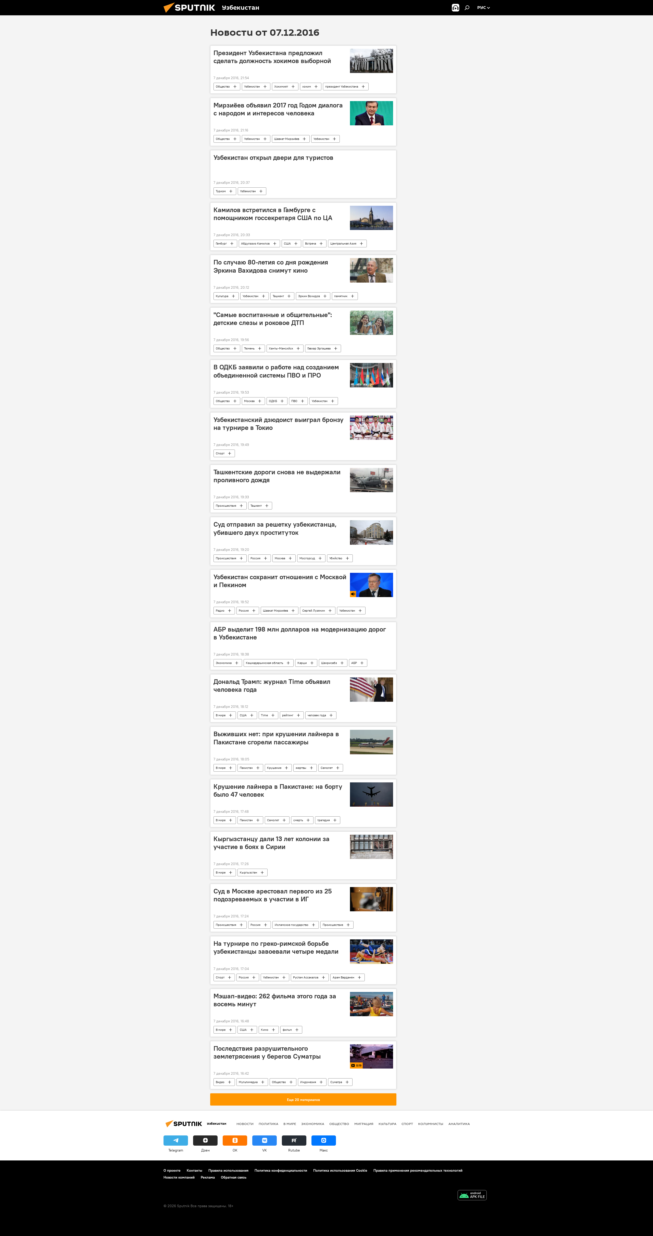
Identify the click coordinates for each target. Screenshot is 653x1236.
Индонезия (308, 1082)
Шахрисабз (329, 663)
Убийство (335, 558)
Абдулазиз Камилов (255, 243)
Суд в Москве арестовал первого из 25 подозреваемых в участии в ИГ (273, 895)
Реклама (208, 1177)
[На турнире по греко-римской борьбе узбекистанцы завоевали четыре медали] (371, 951)
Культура (222, 296)
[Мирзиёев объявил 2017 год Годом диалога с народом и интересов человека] (371, 113)
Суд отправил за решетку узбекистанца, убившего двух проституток (275, 528)
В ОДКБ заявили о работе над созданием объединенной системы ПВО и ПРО (276, 371)
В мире (220, 715)
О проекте (172, 1170)
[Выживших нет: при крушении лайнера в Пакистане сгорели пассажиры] (371, 742)
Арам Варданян (343, 977)
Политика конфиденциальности (281, 1170)
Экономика (224, 663)
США (287, 243)
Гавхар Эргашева (319, 348)
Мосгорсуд (307, 558)
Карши (302, 663)
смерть (298, 820)
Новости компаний (179, 1177)
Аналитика (459, 1123)
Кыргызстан (248, 872)
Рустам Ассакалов (305, 977)
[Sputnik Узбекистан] (191, 14)
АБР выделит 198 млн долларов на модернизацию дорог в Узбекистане (300, 633)
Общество (223, 86)
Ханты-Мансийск (281, 348)
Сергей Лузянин (313, 610)
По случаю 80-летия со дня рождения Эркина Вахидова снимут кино (271, 266)
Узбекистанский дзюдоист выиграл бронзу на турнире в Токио (279, 424)
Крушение (274, 768)
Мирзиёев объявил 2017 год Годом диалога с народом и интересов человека (278, 109)
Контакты (194, 1170)
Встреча (310, 243)
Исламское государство (291, 925)
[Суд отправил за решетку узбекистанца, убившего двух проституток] (371, 532)
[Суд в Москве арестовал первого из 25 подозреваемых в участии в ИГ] (371, 899)
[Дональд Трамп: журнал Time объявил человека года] (371, 689)
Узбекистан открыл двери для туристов (273, 157)
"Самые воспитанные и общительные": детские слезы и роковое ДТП (273, 319)
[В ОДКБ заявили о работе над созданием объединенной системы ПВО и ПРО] (371, 375)
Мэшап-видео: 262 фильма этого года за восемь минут (275, 1000)
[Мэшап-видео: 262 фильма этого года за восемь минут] (371, 1004)
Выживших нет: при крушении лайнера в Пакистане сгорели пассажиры (276, 738)
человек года (317, 715)
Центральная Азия (343, 243)
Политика (268, 1123)
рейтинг (287, 715)
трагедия (323, 820)
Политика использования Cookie (340, 1170)
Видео (220, 1082)
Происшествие (333, 925)
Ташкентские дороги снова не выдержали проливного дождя (277, 476)
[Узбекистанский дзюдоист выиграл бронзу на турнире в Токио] (371, 428)
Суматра (336, 1082)
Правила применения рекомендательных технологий (417, 1170)
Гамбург (221, 243)
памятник (340, 296)
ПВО (294, 401)
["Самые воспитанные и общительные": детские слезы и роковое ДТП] (371, 323)
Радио (220, 610)
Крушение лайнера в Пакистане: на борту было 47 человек (278, 790)
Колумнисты (430, 1123)
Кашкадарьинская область (264, 663)
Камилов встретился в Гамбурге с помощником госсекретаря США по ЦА (273, 214)
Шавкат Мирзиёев (286, 139)
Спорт (220, 453)
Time (264, 715)
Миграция (363, 1123)
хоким (306, 86)
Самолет (327, 768)
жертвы (301, 768)
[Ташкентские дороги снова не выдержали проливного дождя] (371, 480)
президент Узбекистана (341, 86)
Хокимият (281, 86)
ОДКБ (273, 401)
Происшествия (226, 505)
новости (245, 1123)
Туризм (221, 191)
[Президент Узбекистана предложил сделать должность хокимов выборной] (371, 61)
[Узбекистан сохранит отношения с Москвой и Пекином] (371, 585)
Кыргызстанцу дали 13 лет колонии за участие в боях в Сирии (272, 843)
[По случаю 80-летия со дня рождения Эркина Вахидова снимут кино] (371, 270)
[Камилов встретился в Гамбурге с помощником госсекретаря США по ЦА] (371, 218)
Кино (264, 1030)
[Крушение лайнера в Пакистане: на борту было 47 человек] (371, 794)
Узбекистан (252, 86)
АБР (354, 663)
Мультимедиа (248, 1082)
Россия (255, 558)
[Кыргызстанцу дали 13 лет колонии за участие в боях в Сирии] (371, 847)
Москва (249, 401)
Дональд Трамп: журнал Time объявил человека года (272, 685)
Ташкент (278, 296)
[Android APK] (472, 1196)
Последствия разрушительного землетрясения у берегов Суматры (267, 1052)
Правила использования (228, 1170)
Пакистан (246, 768)
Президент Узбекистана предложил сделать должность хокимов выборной (272, 57)
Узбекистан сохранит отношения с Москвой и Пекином (280, 581)
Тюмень (249, 348)
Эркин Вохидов (309, 296)
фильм (287, 1030)
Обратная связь (233, 1177)
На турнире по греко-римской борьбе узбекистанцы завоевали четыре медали (276, 947)
